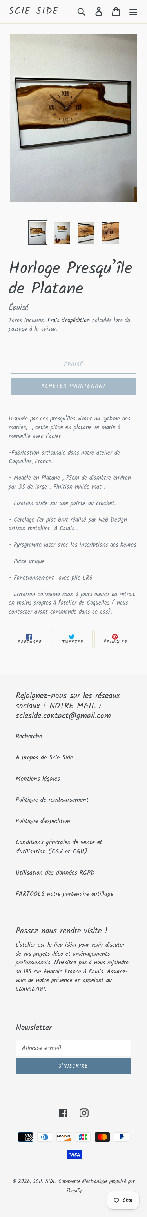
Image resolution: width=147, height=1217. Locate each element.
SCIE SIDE (34, 11)
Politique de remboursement (52, 800)
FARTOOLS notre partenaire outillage (64, 894)
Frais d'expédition (68, 320)
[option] (37, 232)
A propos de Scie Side (44, 757)
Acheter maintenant (73, 386)
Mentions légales (38, 779)
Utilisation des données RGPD (55, 873)
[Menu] (133, 11)
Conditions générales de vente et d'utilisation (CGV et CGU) (59, 847)
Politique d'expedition (43, 821)
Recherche (29, 736)
